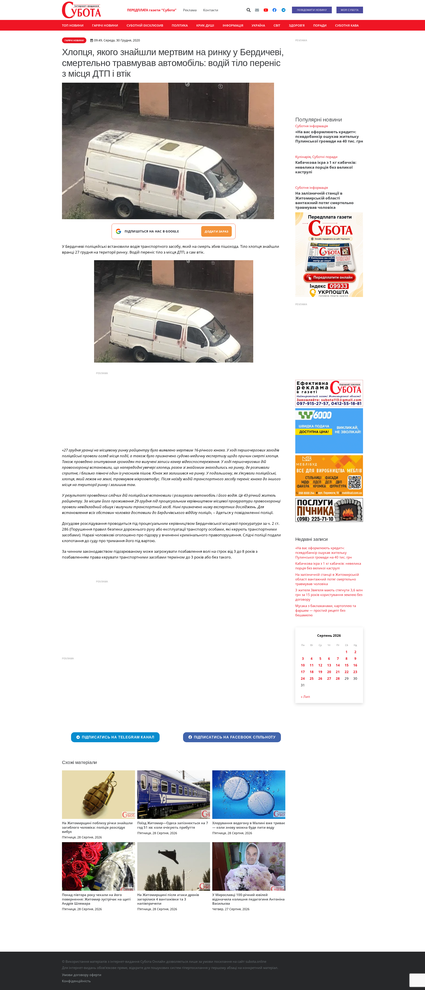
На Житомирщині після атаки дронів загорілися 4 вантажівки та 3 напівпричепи (168, 899)
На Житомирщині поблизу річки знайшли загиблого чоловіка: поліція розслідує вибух (97, 827)
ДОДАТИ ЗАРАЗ (216, 231)
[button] (248, 10)
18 (312, 672)
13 (329, 665)
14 (338, 665)
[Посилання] (81, 10)
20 (329, 672)
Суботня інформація (311, 126)
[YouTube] (266, 10)
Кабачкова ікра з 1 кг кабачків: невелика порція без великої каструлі (325, 167)
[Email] (257, 10)
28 (338, 678)
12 (320, 665)
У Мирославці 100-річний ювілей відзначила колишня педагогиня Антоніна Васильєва (248, 899)
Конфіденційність (76, 981)
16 (355, 665)
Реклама (190, 10)
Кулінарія (303, 156)
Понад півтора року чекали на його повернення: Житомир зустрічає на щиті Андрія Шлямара (96, 899)
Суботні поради (325, 156)
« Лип (305, 696)
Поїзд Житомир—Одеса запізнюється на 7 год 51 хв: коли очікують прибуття (172, 825)
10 (303, 665)
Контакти (210, 10)
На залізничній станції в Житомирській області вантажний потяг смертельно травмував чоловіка (324, 200)
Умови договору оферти (81, 974)
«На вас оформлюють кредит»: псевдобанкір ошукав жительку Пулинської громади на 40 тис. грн (329, 136)
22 (347, 672)
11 (312, 665)
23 (355, 672)
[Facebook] (274, 10)
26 (320, 678)
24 (303, 678)
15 (347, 665)
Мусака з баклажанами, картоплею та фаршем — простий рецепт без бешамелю (325, 610)
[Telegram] (283, 10)
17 (303, 672)
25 (312, 678)
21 (338, 672)
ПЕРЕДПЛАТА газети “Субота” (151, 10)
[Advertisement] (173, 408)
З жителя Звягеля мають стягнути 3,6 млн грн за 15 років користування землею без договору (329, 594)
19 (320, 672)
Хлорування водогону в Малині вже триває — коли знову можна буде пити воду (248, 825)
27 (329, 678)
